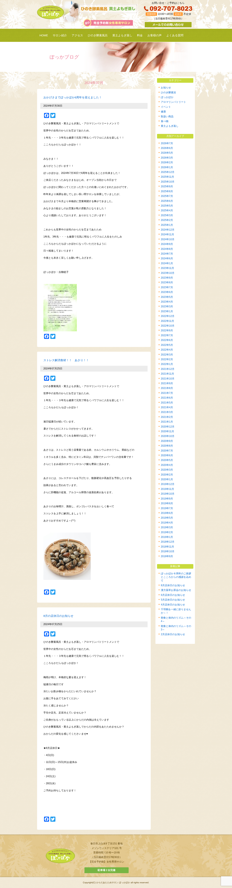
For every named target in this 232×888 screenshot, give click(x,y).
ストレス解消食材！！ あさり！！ (66, 360)
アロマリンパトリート (173, 102)
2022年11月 (167, 321)
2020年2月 (167, 474)
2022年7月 (167, 335)
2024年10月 (167, 239)
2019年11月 (167, 489)
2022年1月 (167, 364)
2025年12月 (167, 172)
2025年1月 (167, 225)
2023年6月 (167, 292)
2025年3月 (167, 215)
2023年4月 (167, 301)
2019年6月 (167, 513)
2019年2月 (167, 532)
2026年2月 (167, 162)
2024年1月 (167, 263)
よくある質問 (174, 35)
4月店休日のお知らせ (173, 604)
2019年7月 (167, 508)
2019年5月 (167, 517)
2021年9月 (167, 383)
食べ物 (164, 121)
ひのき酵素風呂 (98, 35)
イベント (166, 106)
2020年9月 (167, 441)
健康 (163, 111)
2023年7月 (167, 287)
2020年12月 (167, 426)
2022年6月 (167, 340)
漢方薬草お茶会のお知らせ (176, 590)
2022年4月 (167, 349)
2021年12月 (167, 369)
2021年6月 (167, 397)
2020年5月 (167, 460)
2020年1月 (167, 479)
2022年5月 (167, 345)
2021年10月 (167, 378)
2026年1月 (167, 167)
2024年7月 (167, 253)
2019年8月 (167, 503)
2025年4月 (167, 210)
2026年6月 (167, 148)
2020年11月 (167, 431)
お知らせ (166, 87)
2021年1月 (167, 421)
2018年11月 (167, 546)
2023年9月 (167, 277)
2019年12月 (167, 484)
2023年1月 (167, 311)
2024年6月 (167, 258)
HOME (43, 35)
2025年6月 (167, 201)
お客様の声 (154, 35)
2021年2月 (167, 417)
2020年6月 (167, 455)
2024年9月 (167, 244)
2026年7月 (167, 143)
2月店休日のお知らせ (173, 634)
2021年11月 (167, 373)
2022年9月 (167, 330)
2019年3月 (167, 527)
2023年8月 (167, 282)
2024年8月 (167, 249)
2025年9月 (167, 186)
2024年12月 (167, 229)
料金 (140, 35)
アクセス (77, 35)
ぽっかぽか (167, 97)
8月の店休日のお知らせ (58, 615)
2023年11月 (167, 268)
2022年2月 (167, 359)
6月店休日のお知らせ (173, 595)
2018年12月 (167, 541)
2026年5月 (167, 152)
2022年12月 (167, 316)
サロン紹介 (60, 35)
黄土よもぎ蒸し (122, 35)
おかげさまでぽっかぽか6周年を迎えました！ (72, 97)
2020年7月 (167, 450)
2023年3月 (167, 306)
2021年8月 (167, 388)
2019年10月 (167, 493)
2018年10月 (167, 551)
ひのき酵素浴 (168, 92)
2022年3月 (167, 354)
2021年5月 (167, 402)
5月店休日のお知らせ (173, 599)
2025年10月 (167, 181)
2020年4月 (167, 465)
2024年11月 (167, 234)
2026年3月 (167, 157)
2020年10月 (167, 436)
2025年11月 (167, 176)
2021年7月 (167, 393)
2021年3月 (167, 412)
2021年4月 (167, 407)
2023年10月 (167, 273)
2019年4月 (167, 522)
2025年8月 (167, 191)
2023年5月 (167, 297)
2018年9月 (167, 556)
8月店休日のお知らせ (173, 585)
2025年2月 (167, 220)
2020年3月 (167, 469)
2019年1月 (167, 537)
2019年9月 (167, 498)
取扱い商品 (167, 116)
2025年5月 (167, 205)
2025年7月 (167, 196)
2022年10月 (167, 325)
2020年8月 (167, 445)
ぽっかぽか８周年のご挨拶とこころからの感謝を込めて (176, 577)
